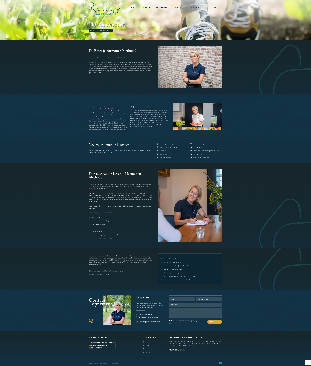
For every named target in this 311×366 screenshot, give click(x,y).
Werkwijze (179, 8)
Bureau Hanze (114, 363)
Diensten (146, 8)
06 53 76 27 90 (146, 314)
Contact (216, 8)
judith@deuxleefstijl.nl (149, 322)
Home (133, 8)
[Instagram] (181, 350)
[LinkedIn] (184, 350)
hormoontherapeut (95, 109)
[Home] (108, 8)
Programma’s (162, 8)
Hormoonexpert (104, 30)
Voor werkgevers (199, 8)
